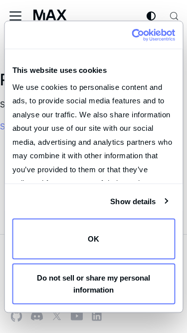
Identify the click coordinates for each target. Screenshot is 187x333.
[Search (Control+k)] (174, 16)
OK (93, 239)
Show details (133, 201)
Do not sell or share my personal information (93, 283)
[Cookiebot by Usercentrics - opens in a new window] (133, 34)
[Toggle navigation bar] (15, 15)
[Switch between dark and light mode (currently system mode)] (151, 16)
